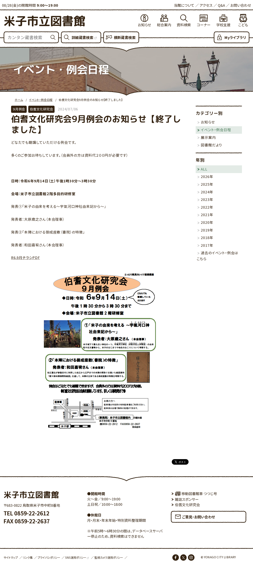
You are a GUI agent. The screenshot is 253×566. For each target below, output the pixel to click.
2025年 (207, 184)
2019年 (207, 230)
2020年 (207, 222)
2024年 (207, 191)
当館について (184, 5)
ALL (204, 168)
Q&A (221, 5)
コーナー (204, 24)
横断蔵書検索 (125, 37)
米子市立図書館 (44, 21)
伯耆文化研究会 (187, 504)
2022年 (207, 207)
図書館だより (211, 144)
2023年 (207, 199)
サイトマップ (11, 557)
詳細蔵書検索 (82, 37)
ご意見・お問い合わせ (198, 516)
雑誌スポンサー (187, 499)
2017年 (207, 245)
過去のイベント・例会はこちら (217, 255)
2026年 (207, 176)
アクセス (206, 5)
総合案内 (164, 24)
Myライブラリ (235, 37)
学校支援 (223, 24)
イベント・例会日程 (41, 100)
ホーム (19, 100)
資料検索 (184, 24)
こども (243, 24)
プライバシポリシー (49, 557)
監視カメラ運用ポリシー (108, 557)
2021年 (207, 214)
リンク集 (28, 557)
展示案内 (208, 137)
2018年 (207, 237)
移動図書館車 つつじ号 (199, 493)
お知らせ (144, 24)
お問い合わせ (240, 5)
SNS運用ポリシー (75, 557)
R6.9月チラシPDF (25, 257)
